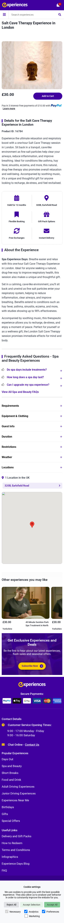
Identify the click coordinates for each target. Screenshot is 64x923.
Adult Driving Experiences (18, 786)
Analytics (33, 911)
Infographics (10, 856)
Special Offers (11, 821)
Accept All (52, 904)
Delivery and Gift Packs (16, 836)
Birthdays (8, 807)
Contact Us (32, 744)
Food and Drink (11, 779)
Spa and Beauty (12, 766)
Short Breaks (10, 773)
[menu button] (4, 14)
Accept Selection (31, 904)
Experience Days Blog (16, 863)
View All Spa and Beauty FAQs (20, 392)
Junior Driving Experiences (19, 793)
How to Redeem (12, 843)
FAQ (4, 870)
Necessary (15, 911)
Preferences (52, 911)
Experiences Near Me (15, 800)
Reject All (11, 904)
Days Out (7, 759)
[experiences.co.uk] (32, 685)
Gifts (5, 814)
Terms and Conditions (16, 850)
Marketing (34, 916)
